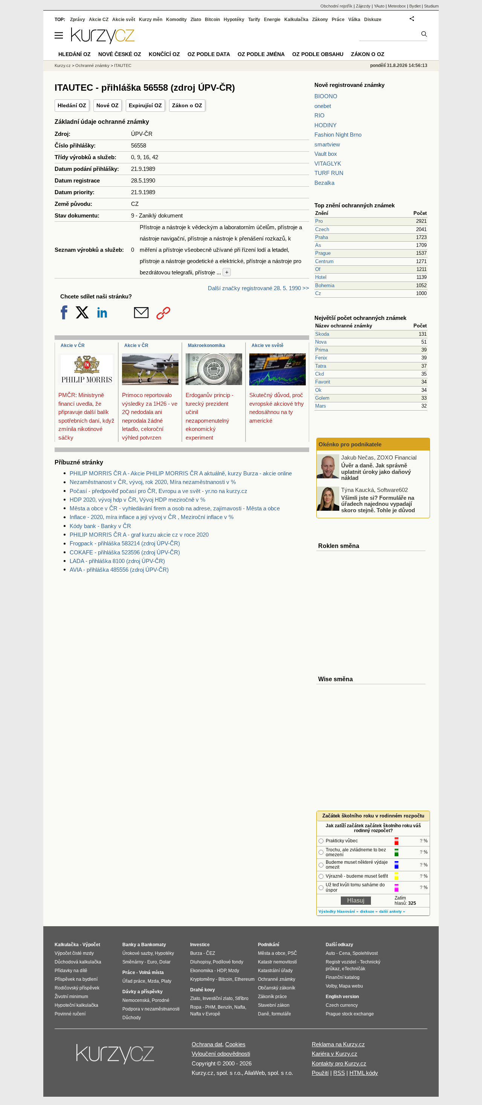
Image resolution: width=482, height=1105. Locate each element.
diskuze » (369, 911)
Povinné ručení (70, 1014)
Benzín (225, 1007)
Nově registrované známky (349, 85)
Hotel (320, 277)
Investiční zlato (218, 998)
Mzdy (233, 970)
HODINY (325, 125)
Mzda (153, 981)
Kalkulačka (296, 19)
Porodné (160, 1000)
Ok (318, 390)
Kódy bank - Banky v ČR (100, 526)
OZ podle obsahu (317, 54)
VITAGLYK (327, 163)
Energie (272, 19)
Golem (322, 398)
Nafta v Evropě (205, 1014)
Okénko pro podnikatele (350, 444)
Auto (330, 953)
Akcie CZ (98, 19)
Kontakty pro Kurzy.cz (339, 1063)
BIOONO (325, 96)
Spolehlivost (365, 953)
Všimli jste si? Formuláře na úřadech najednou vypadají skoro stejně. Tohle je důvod (378, 503)
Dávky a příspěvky (142, 991)
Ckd (319, 374)
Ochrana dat (207, 1044)
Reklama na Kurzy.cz (338, 1044)
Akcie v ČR (73, 345)
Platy (166, 981)
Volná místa (151, 972)
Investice (200, 944)
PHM (210, 1007)
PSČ (292, 953)
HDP (221, 970)
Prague (323, 253)
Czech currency (342, 1005)
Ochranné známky (92, 65)
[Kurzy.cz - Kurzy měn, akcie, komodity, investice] (102, 42)
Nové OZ (107, 105)
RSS (339, 1073)
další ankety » (392, 911)
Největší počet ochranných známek (360, 318)
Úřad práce (133, 981)
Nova (320, 342)
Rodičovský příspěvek (77, 988)
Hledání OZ (72, 105)
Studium (431, 6)
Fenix (321, 358)
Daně (263, 1014)
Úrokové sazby (137, 953)
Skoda (322, 334)
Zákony (320, 19)
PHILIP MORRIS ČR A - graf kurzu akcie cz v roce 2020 (139, 534)
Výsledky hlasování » (338, 911)
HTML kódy (363, 1073)
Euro (152, 962)
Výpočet (91, 944)
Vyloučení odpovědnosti (221, 1053)
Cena (344, 953)
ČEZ (210, 953)
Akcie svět (123, 19)
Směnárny (132, 962)
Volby (331, 986)
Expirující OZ (145, 105)
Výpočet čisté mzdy (74, 953)
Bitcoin (212, 19)
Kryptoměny (202, 979)
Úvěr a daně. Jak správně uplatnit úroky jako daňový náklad (376, 471)
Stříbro (242, 998)
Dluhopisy (200, 962)
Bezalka (324, 183)
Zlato (196, 19)
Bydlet (415, 6)
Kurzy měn (150, 19)
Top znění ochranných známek (354, 205)
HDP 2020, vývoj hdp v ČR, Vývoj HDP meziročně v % (137, 499)
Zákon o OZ (187, 105)
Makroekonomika (206, 345)
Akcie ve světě (268, 345)
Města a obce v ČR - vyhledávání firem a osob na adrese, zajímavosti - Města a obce (175, 508)
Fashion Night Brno (338, 134)
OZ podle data (209, 54)
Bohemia (324, 285)
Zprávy (77, 19)
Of (317, 269)
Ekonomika (201, 970)
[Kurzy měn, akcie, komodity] (116, 1057)
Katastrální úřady (275, 970)
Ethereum (245, 979)
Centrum (324, 261)
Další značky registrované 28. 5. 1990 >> (258, 288)
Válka (354, 19)
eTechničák (353, 968)
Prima (321, 350)
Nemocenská (135, 1000)
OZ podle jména (261, 54)
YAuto (379, 6)
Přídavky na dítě (71, 970)
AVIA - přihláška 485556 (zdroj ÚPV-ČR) (119, 569)
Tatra (320, 366)
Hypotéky (234, 19)
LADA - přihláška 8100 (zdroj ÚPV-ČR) (117, 561)
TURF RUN (328, 173)
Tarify (254, 19)
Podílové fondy (228, 962)
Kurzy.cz (63, 65)
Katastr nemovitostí (277, 962)
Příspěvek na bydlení (76, 979)
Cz (318, 293)
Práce (338, 19)
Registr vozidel (341, 962)
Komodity (176, 19)
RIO (319, 115)
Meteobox (397, 6)
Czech (322, 229)
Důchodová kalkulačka (78, 962)
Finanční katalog (343, 977)
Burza (196, 953)
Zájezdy (363, 6)
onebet (322, 106)
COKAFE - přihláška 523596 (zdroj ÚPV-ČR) (125, 552)
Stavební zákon (274, 1005)
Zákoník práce (272, 996)
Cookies (235, 1044)
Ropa (195, 1007)
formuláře (281, 1014)
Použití (320, 1073)
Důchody (131, 1017)
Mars (320, 406)
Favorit (322, 382)
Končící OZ (164, 54)
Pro (319, 221)
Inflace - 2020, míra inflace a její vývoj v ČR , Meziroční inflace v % (151, 517)
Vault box (325, 154)
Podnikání (268, 944)
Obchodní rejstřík (336, 6)
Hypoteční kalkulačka (76, 1005)
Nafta (239, 1007)
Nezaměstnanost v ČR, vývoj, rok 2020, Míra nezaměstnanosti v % (153, 482)
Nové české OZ (119, 54)
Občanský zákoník (276, 988)
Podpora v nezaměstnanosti (151, 1009)
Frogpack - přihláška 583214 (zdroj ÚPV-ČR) (125, 543)
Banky (129, 944)
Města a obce (271, 953)
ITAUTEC (122, 65)
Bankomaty (153, 944)
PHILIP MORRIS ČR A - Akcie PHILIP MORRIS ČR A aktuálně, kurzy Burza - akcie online (181, 473)
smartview (327, 144)
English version (342, 996)
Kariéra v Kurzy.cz (334, 1053)
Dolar (165, 962)
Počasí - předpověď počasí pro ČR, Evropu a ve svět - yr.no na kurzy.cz (158, 491)
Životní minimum (71, 996)
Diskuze (372, 19)
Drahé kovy (202, 989)
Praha (321, 237)
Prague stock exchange (350, 1014)
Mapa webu (351, 986)
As (318, 245)
